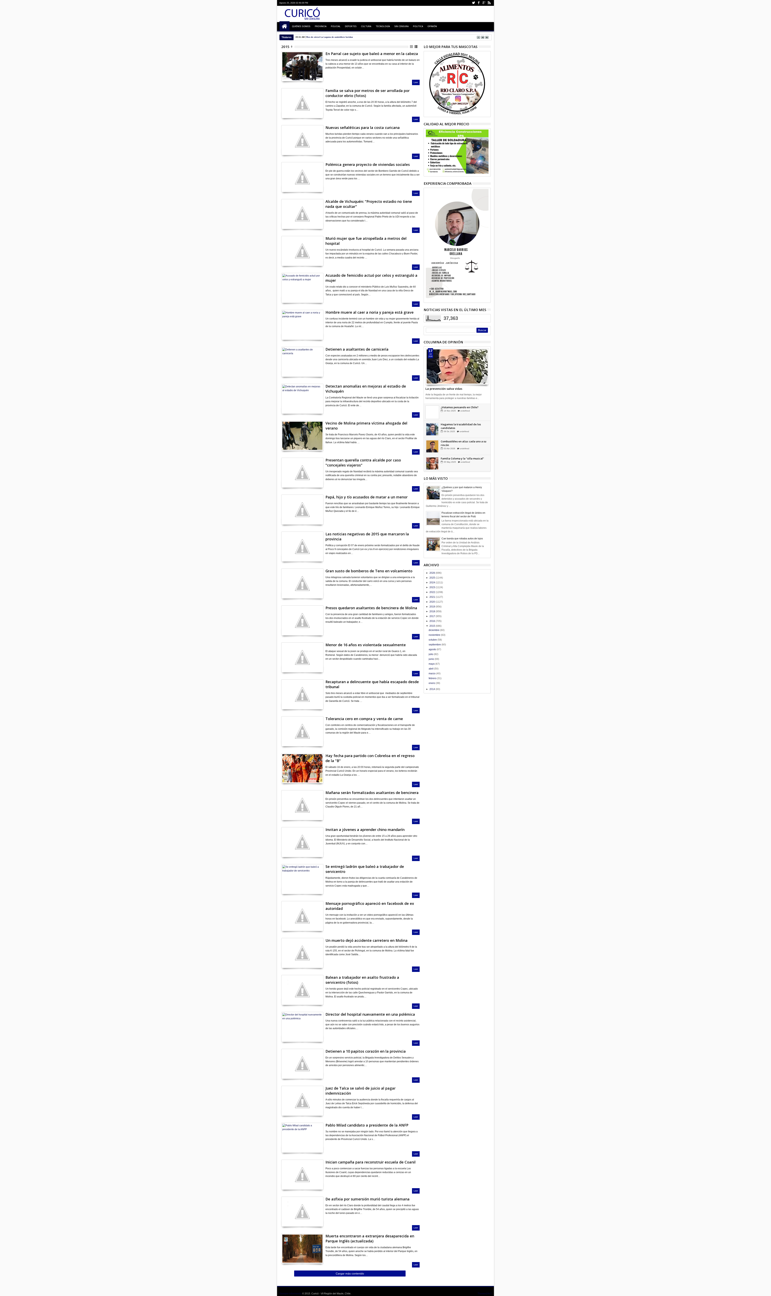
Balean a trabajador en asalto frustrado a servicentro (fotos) (362, 980)
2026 (432, 572)
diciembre (434, 630)
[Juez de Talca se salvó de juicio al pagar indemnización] (302, 1101)
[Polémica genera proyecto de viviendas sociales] (302, 177)
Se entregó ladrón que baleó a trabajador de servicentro (364, 869)
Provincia (320, 26)
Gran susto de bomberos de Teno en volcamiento (368, 570)
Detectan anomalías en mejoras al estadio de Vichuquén (365, 389)
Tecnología (383, 26)
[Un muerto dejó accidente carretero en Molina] (302, 953)
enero (432, 683)
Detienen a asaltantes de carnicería (357, 349)
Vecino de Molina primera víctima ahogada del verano (366, 426)
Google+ (483, 3)
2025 (432, 577)
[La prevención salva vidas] (457, 366)
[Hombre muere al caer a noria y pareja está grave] (302, 325)
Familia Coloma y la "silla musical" (462, 407)
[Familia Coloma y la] (432, 412)
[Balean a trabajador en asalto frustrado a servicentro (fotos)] (302, 990)
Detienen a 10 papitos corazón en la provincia (365, 1051)
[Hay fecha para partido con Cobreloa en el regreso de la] (302, 768)
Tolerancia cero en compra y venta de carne (364, 718)
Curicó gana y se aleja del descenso (324, 37)
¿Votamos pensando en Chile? (459, 441)
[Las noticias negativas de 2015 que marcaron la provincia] (302, 547)
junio (432, 659)
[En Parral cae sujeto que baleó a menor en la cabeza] (302, 66)
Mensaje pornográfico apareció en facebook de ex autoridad (369, 906)
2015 (285, 46)
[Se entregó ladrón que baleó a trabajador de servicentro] (302, 879)
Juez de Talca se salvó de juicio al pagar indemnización (360, 1091)
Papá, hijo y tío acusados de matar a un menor (366, 497)
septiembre (435, 644)
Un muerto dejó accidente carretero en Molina (366, 940)
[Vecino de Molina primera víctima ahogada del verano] (302, 436)
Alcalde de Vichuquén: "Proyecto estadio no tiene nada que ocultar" (368, 204)
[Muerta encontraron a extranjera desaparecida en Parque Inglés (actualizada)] (302, 1249)
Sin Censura (401, 26)
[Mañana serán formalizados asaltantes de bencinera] (302, 805)
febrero (433, 678)
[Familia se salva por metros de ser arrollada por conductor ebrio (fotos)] (302, 103)
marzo (432, 673)
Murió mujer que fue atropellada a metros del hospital (366, 241)
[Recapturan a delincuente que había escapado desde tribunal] (302, 694)
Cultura (366, 26)
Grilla (411, 46)
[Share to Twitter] (433, 375)
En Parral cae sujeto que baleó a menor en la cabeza (371, 53)
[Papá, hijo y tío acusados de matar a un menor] (302, 510)
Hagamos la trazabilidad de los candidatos (461, 460)
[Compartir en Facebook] (284, 73)
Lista (416, 46)
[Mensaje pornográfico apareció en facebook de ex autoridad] (302, 916)
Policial (336, 26)
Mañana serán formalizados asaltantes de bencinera (372, 792)
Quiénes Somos (301, 26)
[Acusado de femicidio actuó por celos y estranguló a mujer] (302, 288)
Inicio (284, 26)
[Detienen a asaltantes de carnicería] (302, 362)
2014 (432, 689)
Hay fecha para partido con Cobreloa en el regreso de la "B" (370, 758)
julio (431, 654)
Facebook (478, 3)
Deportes (351, 26)
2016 (432, 621)
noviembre (435, 635)
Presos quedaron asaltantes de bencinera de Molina (371, 607)
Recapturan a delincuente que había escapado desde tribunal (372, 684)
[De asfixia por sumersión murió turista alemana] (302, 1212)
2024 (432, 582)
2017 (432, 616)
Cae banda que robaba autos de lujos (462, 538)
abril (431, 668)
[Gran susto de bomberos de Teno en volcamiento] (302, 583)
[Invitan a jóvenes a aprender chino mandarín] (302, 842)
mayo (432, 663)
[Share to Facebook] (429, 375)
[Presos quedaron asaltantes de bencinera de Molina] (302, 620)
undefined (465, 411)
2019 (432, 606)
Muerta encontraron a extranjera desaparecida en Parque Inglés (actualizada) (369, 1238)
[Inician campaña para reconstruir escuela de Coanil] (302, 1175)
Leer (416, 82)
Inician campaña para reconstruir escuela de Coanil (370, 1162)
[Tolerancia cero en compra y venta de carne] (302, 731)
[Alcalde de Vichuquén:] (302, 214)
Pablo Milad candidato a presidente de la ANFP (366, 1125)
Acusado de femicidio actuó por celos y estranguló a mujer (371, 278)
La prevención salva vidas (443, 389)
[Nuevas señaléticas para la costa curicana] (302, 140)
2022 (432, 592)
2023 (432, 587)
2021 (432, 597)
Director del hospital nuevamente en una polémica (370, 1014)
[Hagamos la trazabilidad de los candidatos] (432, 463)
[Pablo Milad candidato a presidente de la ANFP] (302, 1138)
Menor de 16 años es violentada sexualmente (365, 644)
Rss (489, 3)
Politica (418, 26)
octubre (433, 639)
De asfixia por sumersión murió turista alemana (367, 1199)
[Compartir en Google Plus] (293, 73)
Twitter (473, 3)
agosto (433, 649)
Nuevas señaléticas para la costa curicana (362, 127)
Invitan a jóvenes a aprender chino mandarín (365, 829)
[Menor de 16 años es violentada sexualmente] (302, 657)
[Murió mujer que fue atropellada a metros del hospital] (302, 251)
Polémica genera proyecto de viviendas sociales (367, 164)
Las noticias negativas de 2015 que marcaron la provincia (367, 536)
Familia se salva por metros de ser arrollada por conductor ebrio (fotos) (367, 93)
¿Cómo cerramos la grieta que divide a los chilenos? (464, 426)
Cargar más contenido (350, 1273)
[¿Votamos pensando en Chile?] (432, 446)
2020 (432, 601)
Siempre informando (290, 1293)
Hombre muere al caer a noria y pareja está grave (369, 312)
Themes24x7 (484, 1293)
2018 (432, 611)
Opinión (432, 26)
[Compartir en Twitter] (289, 73)
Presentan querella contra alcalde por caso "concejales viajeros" (363, 462)
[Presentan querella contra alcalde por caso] (302, 473)
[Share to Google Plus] (437, 375)
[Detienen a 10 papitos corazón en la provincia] (302, 1064)
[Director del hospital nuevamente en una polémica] (302, 1027)
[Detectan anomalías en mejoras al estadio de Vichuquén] (302, 399)
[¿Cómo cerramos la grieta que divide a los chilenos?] (432, 429)
